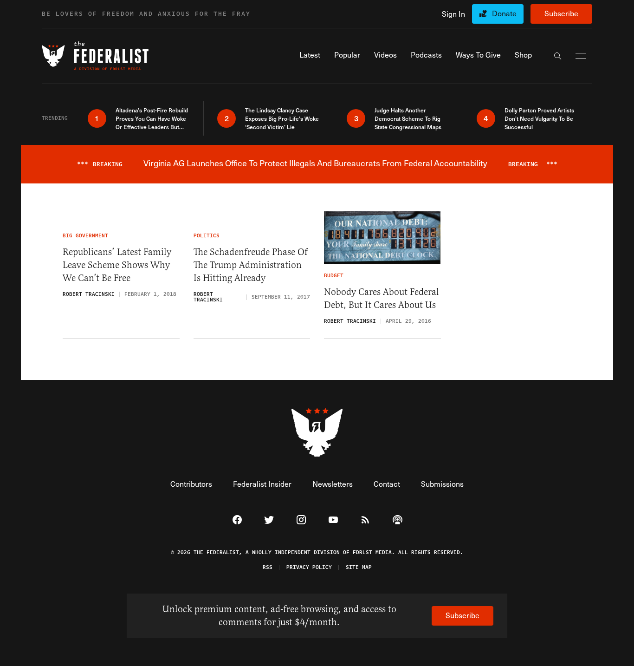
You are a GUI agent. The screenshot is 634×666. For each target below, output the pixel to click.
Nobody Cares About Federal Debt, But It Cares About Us (381, 298)
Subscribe (561, 13)
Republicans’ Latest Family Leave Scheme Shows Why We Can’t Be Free (117, 265)
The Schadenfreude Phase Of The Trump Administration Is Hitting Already (251, 265)
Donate (504, 13)
